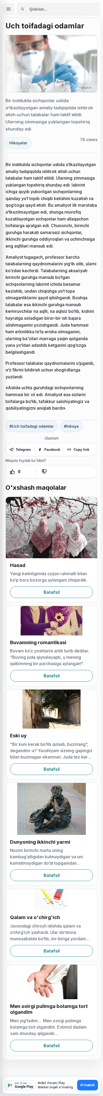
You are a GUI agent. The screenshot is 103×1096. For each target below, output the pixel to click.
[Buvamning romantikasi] (51, 620)
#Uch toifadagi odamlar (32, 426)
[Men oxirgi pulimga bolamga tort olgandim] (51, 982)
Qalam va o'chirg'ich (35, 917)
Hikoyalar (18, 143)
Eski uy (18, 736)
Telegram (23, 450)
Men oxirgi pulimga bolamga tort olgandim (49, 1009)
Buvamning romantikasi (38, 642)
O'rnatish (87, 1085)
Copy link (81, 450)
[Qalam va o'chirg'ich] (51, 899)
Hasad (17, 565)
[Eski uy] (51, 709)
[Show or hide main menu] (8, 9)
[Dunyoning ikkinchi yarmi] (51, 809)
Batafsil (52, 592)
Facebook (52, 450)
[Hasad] (51, 527)
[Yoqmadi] (44, 471)
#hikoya (71, 426)
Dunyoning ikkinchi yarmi (40, 842)
